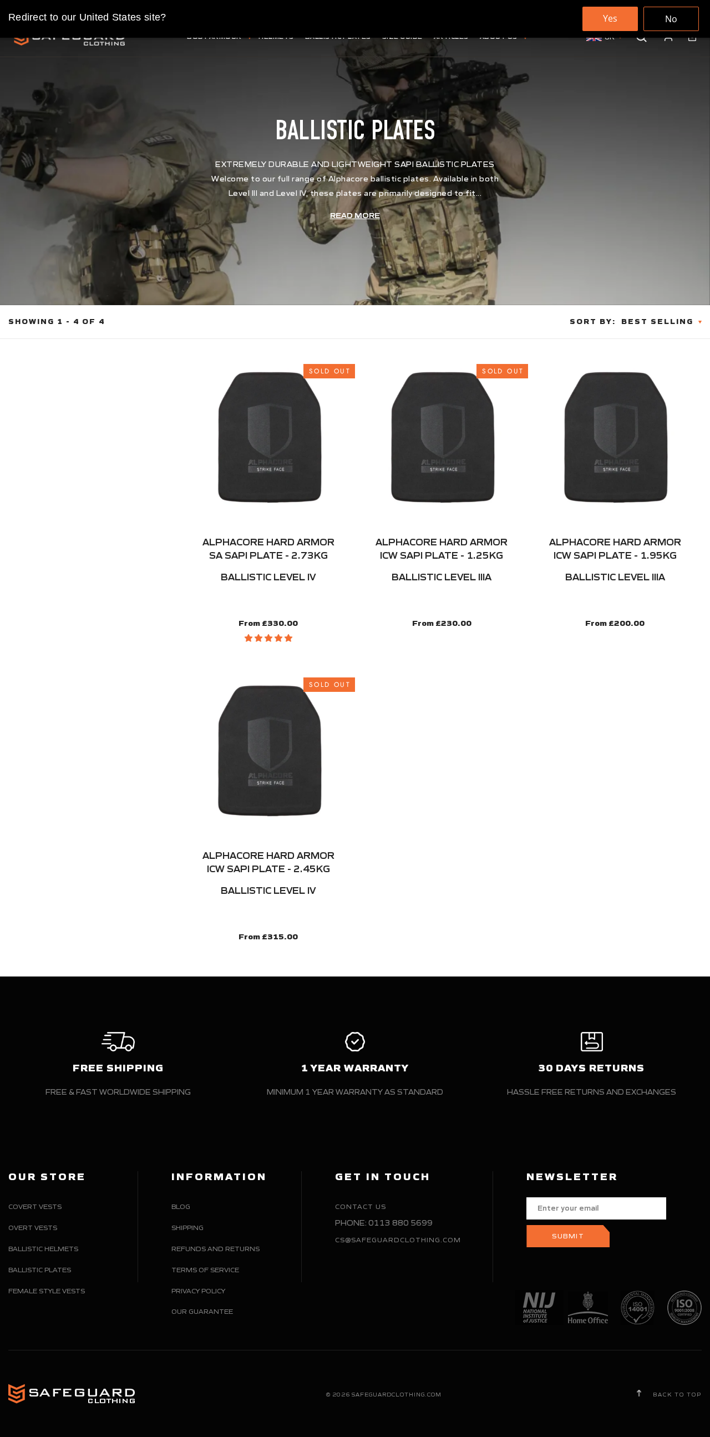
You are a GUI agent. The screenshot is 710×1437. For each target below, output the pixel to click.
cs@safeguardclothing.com (398, 1240)
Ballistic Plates (39, 1270)
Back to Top (676, 1394)
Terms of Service (205, 1270)
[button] (268, 638)
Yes (610, 18)
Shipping (187, 1227)
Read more (355, 215)
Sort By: (593, 321)
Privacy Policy (198, 1291)
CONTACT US (360, 1206)
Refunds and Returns (215, 1248)
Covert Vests (35, 1206)
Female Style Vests (46, 1291)
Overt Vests (32, 1227)
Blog (180, 1206)
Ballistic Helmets (43, 1248)
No (671, 19)
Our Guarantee (202, 1311)
